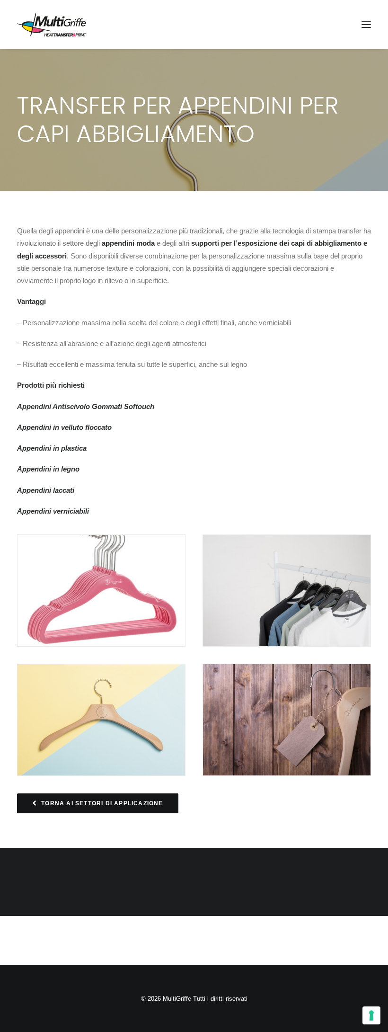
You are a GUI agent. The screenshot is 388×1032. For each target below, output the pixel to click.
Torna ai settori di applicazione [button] (102, 803)
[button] (366, 24)
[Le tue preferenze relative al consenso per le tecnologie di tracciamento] (371, 1015)
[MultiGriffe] (52, 24)
